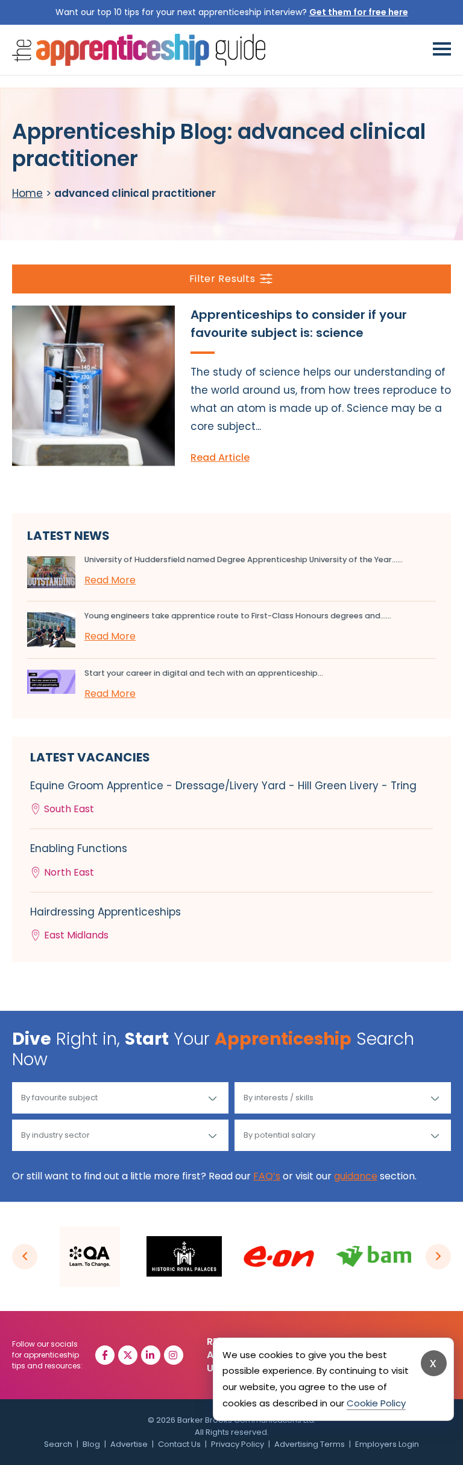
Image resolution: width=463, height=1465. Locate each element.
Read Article (220, 457)
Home (27, 193)
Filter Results (222, 279)
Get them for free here (358, 12)
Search (58, 1444)
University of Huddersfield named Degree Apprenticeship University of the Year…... (243, 559)
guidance (355, 1176)
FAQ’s (266, 1176)
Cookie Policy (376, 1403)
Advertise (129, 1444)
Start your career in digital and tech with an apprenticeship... (203, 673)
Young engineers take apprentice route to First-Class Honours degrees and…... (237, 616)
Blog (91, 1444)
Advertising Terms (309, 1444)
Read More (110, 580)
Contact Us (179, 1444)
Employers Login (387, 1444)
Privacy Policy (237, 1444)
